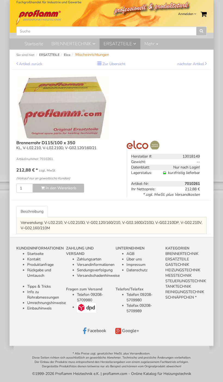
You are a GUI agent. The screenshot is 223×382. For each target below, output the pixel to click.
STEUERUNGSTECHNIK (185, 281)
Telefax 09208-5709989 (139, 308)
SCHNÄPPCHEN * (181, 297)
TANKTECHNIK (178, 286)
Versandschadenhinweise (98, 275)
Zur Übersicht (114, 64)
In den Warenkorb (60, 188)
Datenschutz (136, 270)
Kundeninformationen (40, 248)
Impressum (135, 264)
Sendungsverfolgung (95, 270)
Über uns (134, 259)
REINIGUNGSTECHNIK (184, 291)
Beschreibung (32, 211)
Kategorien (177, 248)
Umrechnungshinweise (46, 302)
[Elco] (143, 144)
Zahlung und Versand (80, 251)
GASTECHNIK (177, 264)
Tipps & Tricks (39, 286)
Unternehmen (130, 248)
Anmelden (186, 14)
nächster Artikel (191, 64)
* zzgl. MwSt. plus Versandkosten (171, 194)
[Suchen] (201, 31)
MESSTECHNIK (178, 275)
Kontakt (34, 259)
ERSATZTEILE (118, 44)
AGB (130, 253)
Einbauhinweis (39, 308)
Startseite (33, 44)
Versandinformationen (95, 264)
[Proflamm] (39, 17)
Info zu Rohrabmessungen (43, 294)
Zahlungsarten (89, 259)
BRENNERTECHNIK (71, 44)
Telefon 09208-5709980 (90, 297)
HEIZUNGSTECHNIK (182, 270)
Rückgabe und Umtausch (39, 272)
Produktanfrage (40, 264)
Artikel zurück (30, 64)
